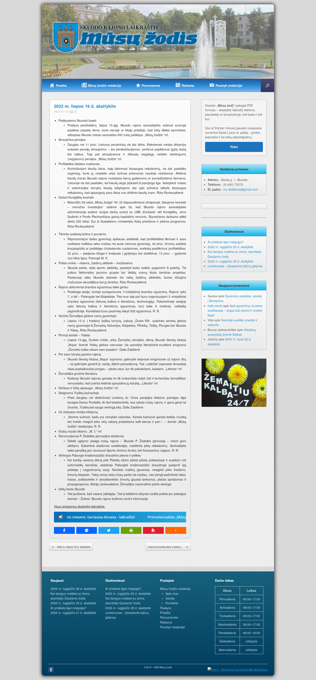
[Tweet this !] (108, 530)
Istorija (170, 598)
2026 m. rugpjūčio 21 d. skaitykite (73, 612)
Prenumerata (169, 617)
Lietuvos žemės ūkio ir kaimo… (168, 546)
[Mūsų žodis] (125, 37)
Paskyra (165, 608)
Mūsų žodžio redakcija (175, 588)
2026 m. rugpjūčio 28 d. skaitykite (230, 261)
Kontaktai (172, 603)
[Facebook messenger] (86, 530)
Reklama (166, 622)
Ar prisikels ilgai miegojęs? (226, 242)
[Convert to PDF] (153, 530)
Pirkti (234, 147)
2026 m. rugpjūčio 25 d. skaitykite (230, 247)
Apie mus (172, 593)
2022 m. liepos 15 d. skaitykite (71, 546)
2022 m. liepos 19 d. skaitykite (85, 106)
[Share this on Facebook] (64, 530)
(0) (75, 111)
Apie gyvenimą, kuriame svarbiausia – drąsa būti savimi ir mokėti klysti (235, 310)
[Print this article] (131, 530)
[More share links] (175, 530)
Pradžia (165, 612)
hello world (215, 306)
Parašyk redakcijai (172, 627)
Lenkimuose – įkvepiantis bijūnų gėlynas (235, 266)
